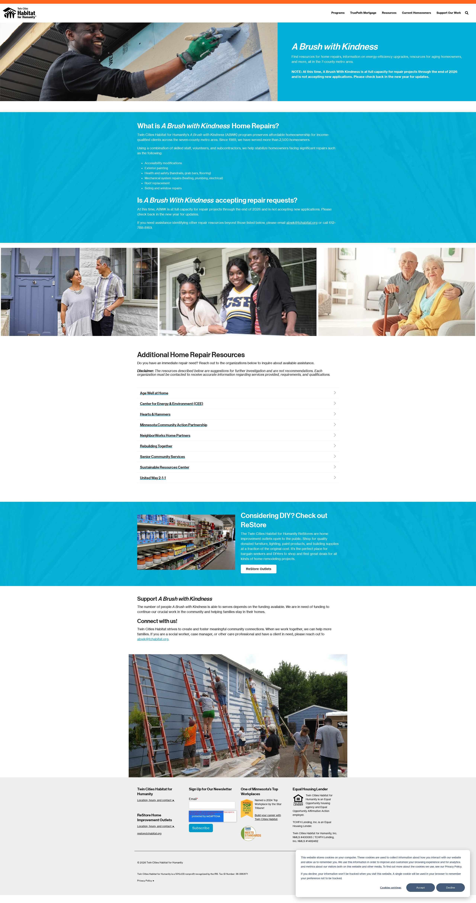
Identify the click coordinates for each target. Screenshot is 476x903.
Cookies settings (390, 887)
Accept (420, 887)
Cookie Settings (15, 899)
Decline (450, 887)
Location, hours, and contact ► (156, 800)
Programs (338, 13)
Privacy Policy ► (146, 880)
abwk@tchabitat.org (302, 222)
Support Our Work (449, 13)
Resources (389, 13)
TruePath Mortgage (363, 13)
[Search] (466, 13)
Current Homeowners (416, 13)
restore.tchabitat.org (149, 833)
